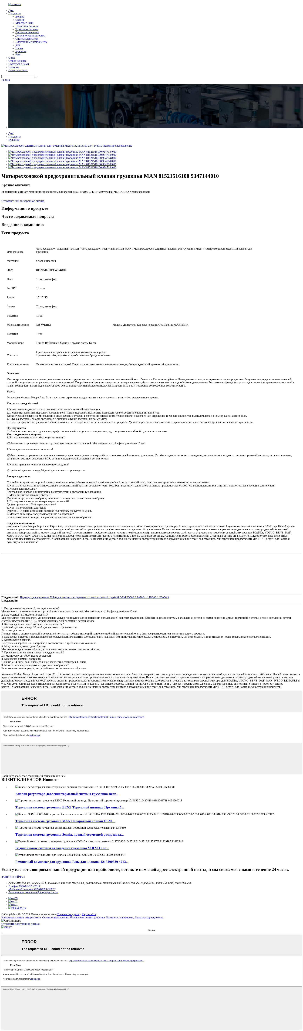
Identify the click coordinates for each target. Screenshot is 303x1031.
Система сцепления (27, 32)
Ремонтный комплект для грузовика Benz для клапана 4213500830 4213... (72, 862)
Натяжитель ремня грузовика (87, 917)
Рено (18, 54)
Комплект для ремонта (119, 917)
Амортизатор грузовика (149, 917)
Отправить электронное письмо (20, 923)
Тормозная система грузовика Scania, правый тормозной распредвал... (69, 834)
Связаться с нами (18, 63)
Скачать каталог (18, 70)
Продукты (14, 13)
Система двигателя (26, 38)
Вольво (19, 16)
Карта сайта (89, 914)
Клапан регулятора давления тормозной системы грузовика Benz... (66, 794)
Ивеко (19, 48)
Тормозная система (26, 29)
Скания (19, 19)
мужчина (20, 51)
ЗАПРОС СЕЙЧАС (13, 876)
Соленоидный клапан (55, 917)
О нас (11, 57)
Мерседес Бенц (24, 22)
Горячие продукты (68, 914)
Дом (11, 10)
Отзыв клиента (17, 60)
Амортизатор (33, 917)
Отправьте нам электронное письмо (22, 200)
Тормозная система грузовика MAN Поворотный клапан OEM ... (65, 821)
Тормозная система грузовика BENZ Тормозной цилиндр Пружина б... (69, 807)
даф (17, 44)
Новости (13, 67)
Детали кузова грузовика (30, 35)
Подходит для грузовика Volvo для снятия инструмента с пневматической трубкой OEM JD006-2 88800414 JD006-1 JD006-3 (94, 597)
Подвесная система (26, 26)
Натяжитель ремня (12, 917)
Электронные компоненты (31, 41)
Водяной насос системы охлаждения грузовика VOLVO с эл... (62, 848)
